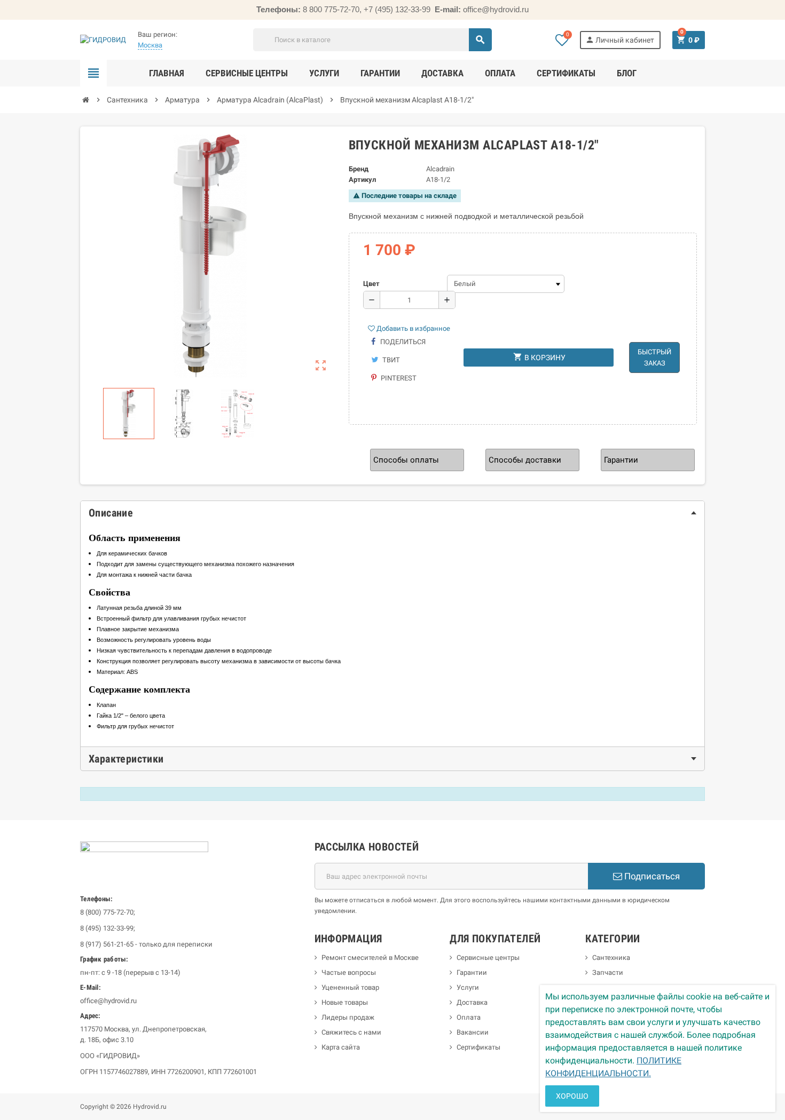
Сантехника (611, 958)
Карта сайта (340, 1047)
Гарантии (472, 972)
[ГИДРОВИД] (103, 39)
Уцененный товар (350, 987)
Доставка (472, 1002)
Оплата (469, 1017)
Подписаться (651, 876)
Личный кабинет (619, 39)
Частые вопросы (348, 972)
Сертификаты (478, 1047)
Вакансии (473, 1032)
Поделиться (402, 342)
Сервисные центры (488, 958)
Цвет (371, 284)
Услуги (468, 987)
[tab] (392, 513)
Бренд (358, 169)
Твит (390, 360)
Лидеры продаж (347, 1017)
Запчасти (607, 972)
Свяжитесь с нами (351, 1032)
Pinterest (398, 378)
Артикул (362, 180)
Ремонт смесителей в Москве (370, 958)
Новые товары (344, 1002)
